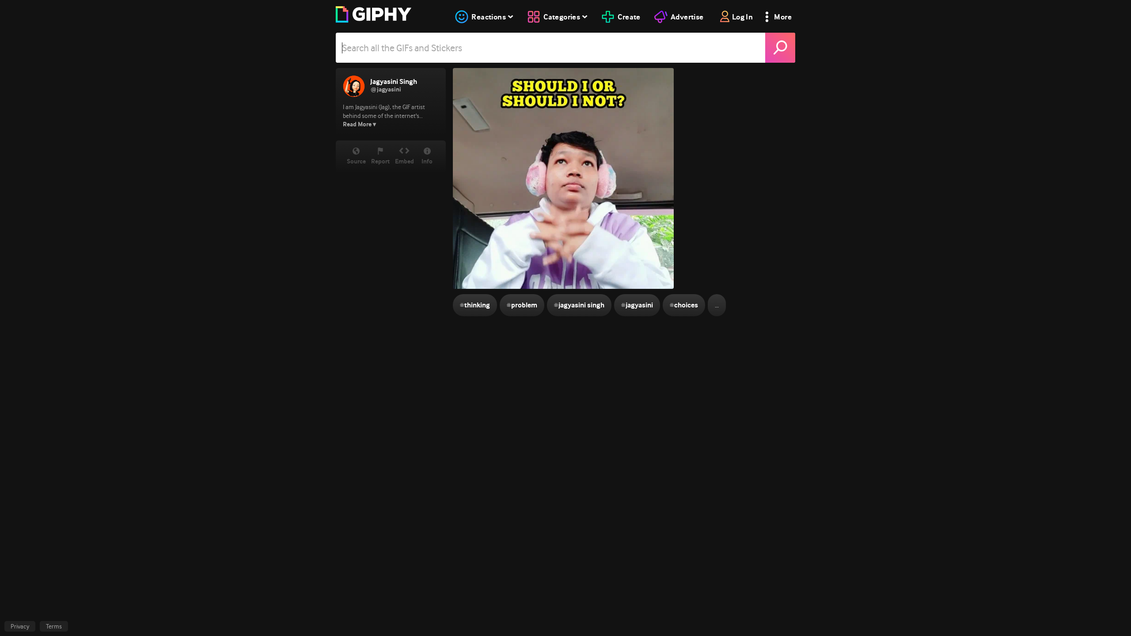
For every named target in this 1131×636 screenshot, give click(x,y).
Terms (54, 626)
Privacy (20, 626)
